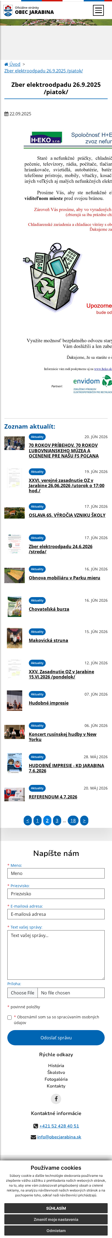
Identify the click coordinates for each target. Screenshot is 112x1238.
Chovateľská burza (49, 609)
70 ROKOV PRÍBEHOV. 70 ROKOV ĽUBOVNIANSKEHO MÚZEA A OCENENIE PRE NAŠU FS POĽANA (64, 450)
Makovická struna (48, 640)
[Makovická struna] (14, 638)
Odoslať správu (56, 1038)
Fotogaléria (56, 1079)
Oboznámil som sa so (56, 1019)
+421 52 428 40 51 (59, 1126)
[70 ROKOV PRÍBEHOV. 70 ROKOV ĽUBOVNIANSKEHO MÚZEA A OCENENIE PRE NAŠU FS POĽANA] (14, 445)
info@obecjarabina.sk (59, 1137)
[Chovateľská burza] (14, 607)
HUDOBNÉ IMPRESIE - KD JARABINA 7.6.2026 (66, 768)
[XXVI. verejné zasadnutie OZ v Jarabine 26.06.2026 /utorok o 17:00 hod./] (14, 480)
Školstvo (56, 1073)
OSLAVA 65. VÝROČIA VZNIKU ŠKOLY (67, 515)
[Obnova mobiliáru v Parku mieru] (14, 575)
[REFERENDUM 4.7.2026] (14, 794)
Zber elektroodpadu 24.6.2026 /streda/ (60, 549)
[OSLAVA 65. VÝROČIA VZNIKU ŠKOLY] (14, 513)
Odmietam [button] (56, 1230)
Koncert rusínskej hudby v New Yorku (63, 736)
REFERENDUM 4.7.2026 (53, 797)
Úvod (14, 64)
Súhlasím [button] (56, 1208)
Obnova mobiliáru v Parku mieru (64, 578)
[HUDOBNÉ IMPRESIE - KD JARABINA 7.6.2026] (14, 763)
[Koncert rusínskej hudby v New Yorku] (14, 732)
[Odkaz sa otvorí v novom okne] (56, 1099)
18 (73, 820)
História (56, 1066)
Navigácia (16, 10)
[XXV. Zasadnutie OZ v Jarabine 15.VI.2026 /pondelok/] (14, 669)
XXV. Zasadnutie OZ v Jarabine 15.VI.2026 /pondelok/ (61, 674)
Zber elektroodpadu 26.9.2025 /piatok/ (43, 71)
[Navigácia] (98, 10)
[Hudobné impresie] (14, 700)
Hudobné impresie (49, 703)
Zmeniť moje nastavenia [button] (56, 1219)
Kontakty (56, 1086)
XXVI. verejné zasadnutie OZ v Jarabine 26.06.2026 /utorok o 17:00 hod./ (66, 485)
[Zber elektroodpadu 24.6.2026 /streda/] (14, 544)
